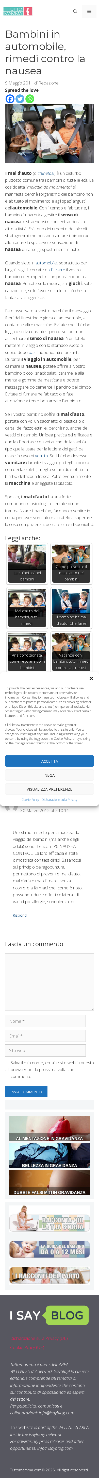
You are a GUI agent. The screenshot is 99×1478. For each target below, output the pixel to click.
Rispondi (20, 915)
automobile (46, 263)
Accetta (49, 760)
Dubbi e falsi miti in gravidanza (49, 1192)
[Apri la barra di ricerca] (75, 11)
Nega (49, 774)
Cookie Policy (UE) (27, 1347)
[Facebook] (10, 98)
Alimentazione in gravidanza (49, 1138)
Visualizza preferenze (49, 788)
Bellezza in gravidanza (49, 1165)
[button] (91, 678)
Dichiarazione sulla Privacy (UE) (39, 1338)
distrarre (57, 270)
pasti (33, 352)
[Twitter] (19, 98)
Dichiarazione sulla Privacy (59, 800)
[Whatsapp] (29, 98)
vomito (41, 456)
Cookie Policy (30, 800)
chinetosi (46, 173)
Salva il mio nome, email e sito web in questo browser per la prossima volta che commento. (52, 1069)
